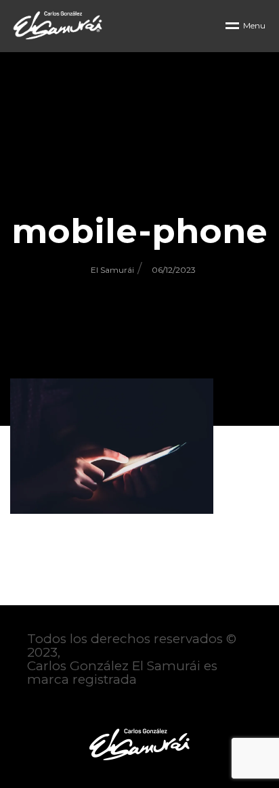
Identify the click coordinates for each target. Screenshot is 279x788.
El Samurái (112, 270)
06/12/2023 (174, 270)
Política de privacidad (96, 707)
